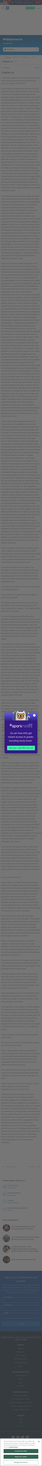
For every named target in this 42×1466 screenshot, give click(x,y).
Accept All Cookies (21, 1451)
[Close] (39, 1441)
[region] (21, 1452)
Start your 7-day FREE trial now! (21, 748)
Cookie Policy (13, 1447)
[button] (34, 715)
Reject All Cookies (21, 1456)
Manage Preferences (21, 1462)
